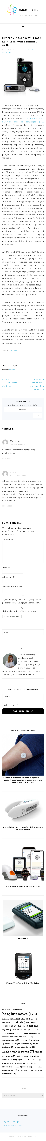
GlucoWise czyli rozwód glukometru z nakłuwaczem (23, 828)
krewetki (35, 1033)
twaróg (22, 1070)
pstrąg (32, 1063)
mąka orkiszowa (19, 1051)
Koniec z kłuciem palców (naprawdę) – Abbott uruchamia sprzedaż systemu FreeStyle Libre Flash (23, 780)
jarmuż (35, 1030)
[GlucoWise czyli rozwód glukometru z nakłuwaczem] (23, 824)
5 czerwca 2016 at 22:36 (18, 476)
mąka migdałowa (25, 1047)
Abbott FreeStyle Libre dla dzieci (23, 983)
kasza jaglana (21, 1033)
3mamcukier (28, 10)
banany (17, 1009)
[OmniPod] (23, 935)
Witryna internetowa (12, 586)
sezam (27, 1067)
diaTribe (13, 350)
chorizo (32, 1019)
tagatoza (11, 1070)
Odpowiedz (7, 458)
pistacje (23, 1063)
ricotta (8, 1066)
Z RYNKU (12, 369)
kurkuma (7, 1037)
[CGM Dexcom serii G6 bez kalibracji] (23, 883)
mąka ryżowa (24, 1056)
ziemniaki (9, 1073)
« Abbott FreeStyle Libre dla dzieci (9, 382)
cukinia (21, 1022)
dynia (8, 1029)
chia (24, 1019)
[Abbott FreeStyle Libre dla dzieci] (23, 980)
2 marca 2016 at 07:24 (17, 444)
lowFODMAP (18, 1037)
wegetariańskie (34, 1070)
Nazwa (6, 567)
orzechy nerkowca (32, 1060)
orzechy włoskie (10, 1063)
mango (29, 1037)
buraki (16, 1019)
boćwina (7, 1019)
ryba (18, 1067)
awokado (7, 1009)
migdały (26, 1040)
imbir (18, 1030)
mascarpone (11, 1040)
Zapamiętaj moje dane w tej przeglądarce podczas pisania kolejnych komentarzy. (21, 601)
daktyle (23, 1026)
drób (33, 1025)
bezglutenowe (19, 1013)
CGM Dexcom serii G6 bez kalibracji (23, 886)
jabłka (26, 1030)
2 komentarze (6, 52)
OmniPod (23, 938)
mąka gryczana (23, 1044)
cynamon (34, 1022)
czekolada (9, 1025)
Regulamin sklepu (11, 1121)
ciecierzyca (8, 1022)
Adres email (8, 577)
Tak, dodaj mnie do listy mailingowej (20, 611)
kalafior (7, 1033)
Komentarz (8, 539)
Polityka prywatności (12, 1125)
